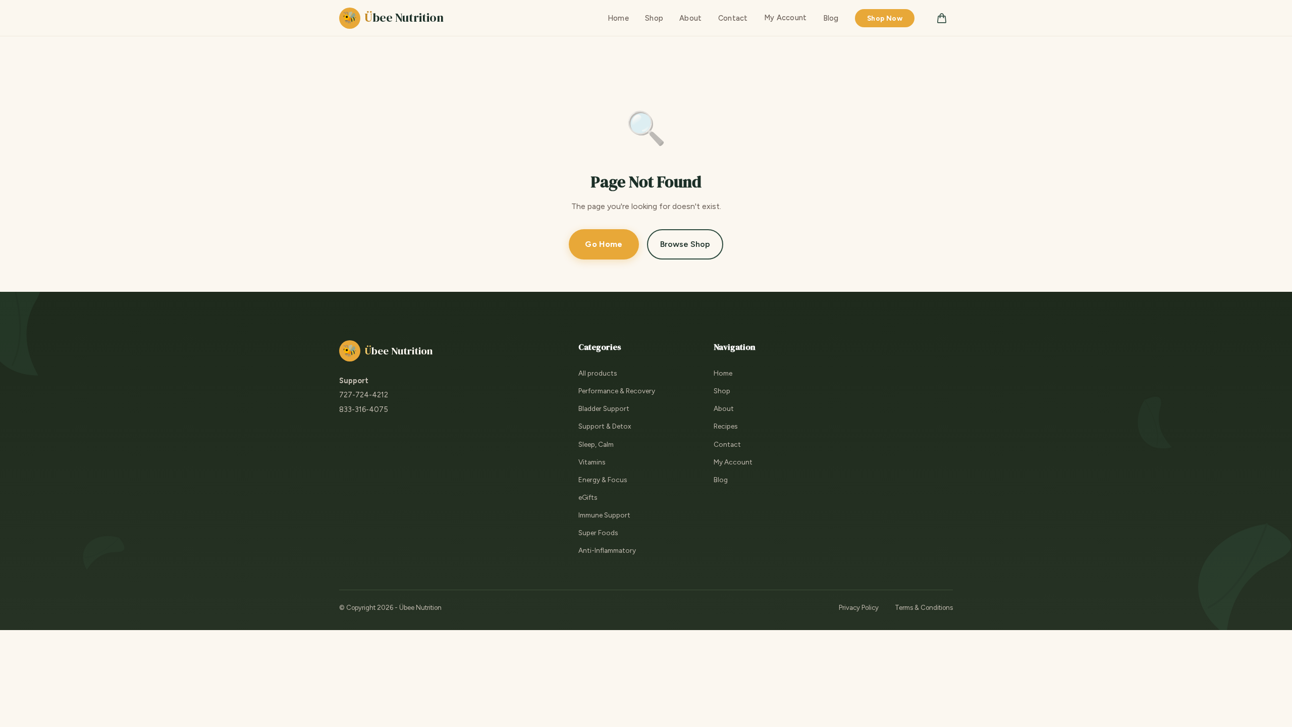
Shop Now (884, 18)
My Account (785, 17)
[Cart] (942, 18)
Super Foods (598, 533)
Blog (831, 18)
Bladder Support (603, 408)
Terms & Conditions (924, 607)
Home (618, 18)
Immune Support (604, 515)
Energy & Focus (602, 480)
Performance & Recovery (616, 391)
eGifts (587, 497)
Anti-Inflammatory (607, 550)
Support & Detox (604, 426)
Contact (733, 18)
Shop (654, 18)
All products (597, 373)
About (690, 18)
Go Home (603, 244)
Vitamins (591, 462)
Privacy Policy (859, 607)
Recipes (725, 426)
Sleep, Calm (596, 444)
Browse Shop (685, 244)
